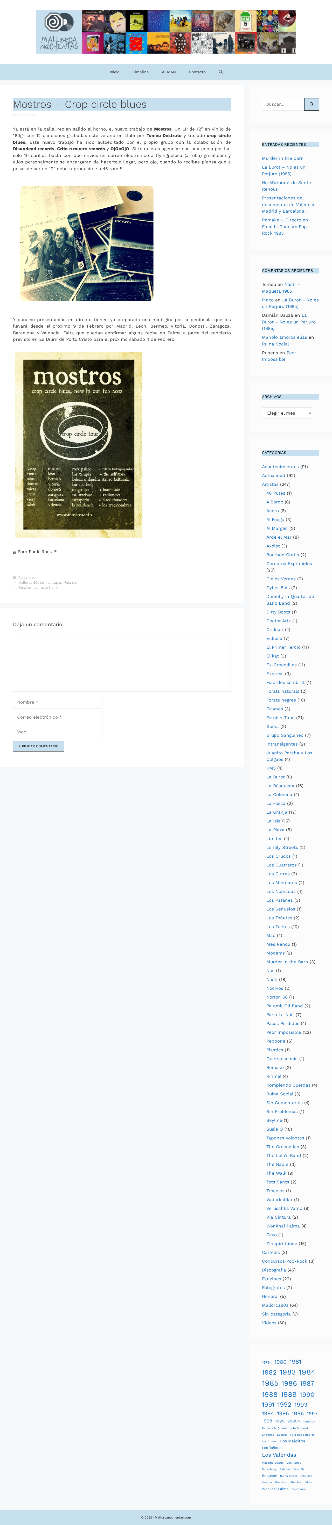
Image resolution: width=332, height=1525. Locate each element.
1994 (268, 1413)
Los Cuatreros (281, 865)
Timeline (141, 72)
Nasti (272, 979)
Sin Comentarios (284, 1102)
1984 (307, 1372)
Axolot (273, 545)
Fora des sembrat (285, 682)
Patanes (285, 1469)
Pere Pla (299, 1469)
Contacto (197, 72)
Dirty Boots (278, 612)
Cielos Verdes (281, 578)
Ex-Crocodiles (281, 664)
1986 (289, 1383)
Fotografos (273, 1287)
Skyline (274, 1120)
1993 (300, 1404)
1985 (270, 1383)
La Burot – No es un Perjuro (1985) (289, 322)
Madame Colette (272, 1462)
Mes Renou (278, 944)
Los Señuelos (280, 909)
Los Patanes (279, 900)
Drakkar (274, 629)
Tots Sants (277, 1181)
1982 (269, 1372)
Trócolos (275, 1190)
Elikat (272, 656)
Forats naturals (282, 691)
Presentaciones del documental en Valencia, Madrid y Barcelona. (289, 204)
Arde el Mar (279, 537)
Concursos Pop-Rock (284, 1261)
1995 (283, 1413)
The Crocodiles (282, 1146)
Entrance (268, 1434)
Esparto (282, 1434)
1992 (284, 1404)
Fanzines (271, 1278)
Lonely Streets (282, 847)
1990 (307, 1394)
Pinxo (268, 299)
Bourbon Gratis (282, 554)
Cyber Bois (278, 587)
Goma (272, 726)
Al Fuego (275, 519)
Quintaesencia (282, 1058)
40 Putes (275, 493)
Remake (275, 1067)
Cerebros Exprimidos (289, 563)
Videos (269, 1322)
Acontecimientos (280, 466)
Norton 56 (277, 997)
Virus (308, 1482)
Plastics (274, 1049)
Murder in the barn (283, 158)
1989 (289, 1394)
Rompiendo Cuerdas (288, 1085)
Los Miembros (281, 882)
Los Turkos (278, 926)
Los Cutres (278, 873)
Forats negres (281, 700)
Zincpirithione (281, 1243)
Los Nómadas (281, 891)
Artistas (270, 484)
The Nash (281, 1482)
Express (274, 673)
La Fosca (276, 803)
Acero (272, 510)
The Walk (276, 1173)
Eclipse (274, 638)
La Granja (276, 812)
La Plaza (275, 829)
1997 (312, 1413)
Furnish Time (280, 717)
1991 (268, 1404)
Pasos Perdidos (282, 1023)
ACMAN (169, 72)
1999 (280, 1421)
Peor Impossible (283, 1032)
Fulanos (274, 708)
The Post (296, 1482)
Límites (274, 838)
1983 (288, 1372)
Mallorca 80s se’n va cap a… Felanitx (47, 582)
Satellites (306, 1476)
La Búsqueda (280, 785)
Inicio (115, 72)
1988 (270, 1394)
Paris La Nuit (280, 1014)
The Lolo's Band (283, 1155)
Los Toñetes (279, 917)
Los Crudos (278, 856)
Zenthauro (299, 1489)
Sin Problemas (282, 1111)
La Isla (273, 820)
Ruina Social (275, 343)
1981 (295, 1361)
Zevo (271, 1234)
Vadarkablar (279, 1199)
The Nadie (277, 1164)
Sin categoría (276, 1314)
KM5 (271, 768)
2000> (293, 1421)
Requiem (269, 1475)
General (270, 1296)
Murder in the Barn (287, 961)
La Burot (275, 776)
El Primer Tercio (283, 647)
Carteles (271, 1252)
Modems (275, 953)
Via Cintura (278, 1217)
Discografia (274, 1270)
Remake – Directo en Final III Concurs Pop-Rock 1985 (285, 226)
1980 (280, 1362)
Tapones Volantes (285, 1137)
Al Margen (277, 528)
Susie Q (274, 1129)
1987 (307, 1383)
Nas (270, 970)
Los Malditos (292, 1441)
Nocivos (274, 988)
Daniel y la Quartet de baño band (285, 1428)
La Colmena (279, 794)
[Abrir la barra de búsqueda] (220, 72)
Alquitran (309, 1421)
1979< (267, 1362)
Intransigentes (282, 744)
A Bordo (274, 501)
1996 (298, 1413)
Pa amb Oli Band (284, 1005)
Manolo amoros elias (284, 337)
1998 (267, 1420)
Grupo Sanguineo (284, 735)
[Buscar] (311, 104)
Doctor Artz (278, 620)
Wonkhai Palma (283, 1225)
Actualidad (26, 577)
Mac (270, 935)
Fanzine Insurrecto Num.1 (38, 587)
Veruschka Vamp (284, 1208)
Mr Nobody (269, 1469)
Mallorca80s (275, 1305)
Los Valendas (279, 1455)
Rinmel (273, 1076)
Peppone (275, 1041)
